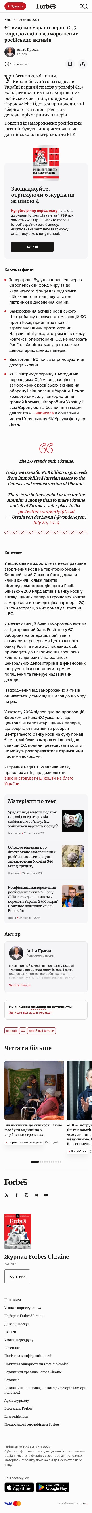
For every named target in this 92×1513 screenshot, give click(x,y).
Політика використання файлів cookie (36, 1364)
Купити (32, 246)
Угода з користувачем (22, 1308)
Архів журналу (16, 1401)
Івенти (10, 1332)
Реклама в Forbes (18, 1408)
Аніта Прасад (28, 50)
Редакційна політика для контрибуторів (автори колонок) (45, 1390)
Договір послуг (16, 1324)
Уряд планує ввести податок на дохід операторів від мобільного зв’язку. (33, 819)
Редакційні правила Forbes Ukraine (33, 1372)
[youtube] (46, 1195)
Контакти (12, 1300)
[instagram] (26, 1195)
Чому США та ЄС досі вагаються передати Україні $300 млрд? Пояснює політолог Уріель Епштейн (33, 899)
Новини (9, 19)
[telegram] (36, 1195)
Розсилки (12, 1348)
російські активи (41, 1031)
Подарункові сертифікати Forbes (31, 1424)
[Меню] (84, 6)
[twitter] (7, 1195)
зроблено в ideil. (73, 1503)
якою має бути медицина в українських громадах (33, 1130)
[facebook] (16, 1195)
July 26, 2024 (46, 522)
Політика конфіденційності (27, 1356)
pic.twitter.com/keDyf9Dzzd (46, 511)
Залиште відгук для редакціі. (30, 1012)
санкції (11, 1031)
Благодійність (16, 1416)
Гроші (12, 917)
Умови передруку (18, 1340)
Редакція (11, 1380)
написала (44, 413)
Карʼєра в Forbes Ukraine (23, 1316)
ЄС (23, 1031)
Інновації (14, 833)
